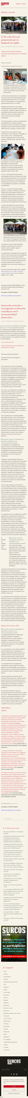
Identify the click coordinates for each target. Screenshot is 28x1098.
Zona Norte (7, 1050)
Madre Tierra (7, 1021)
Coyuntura (6, 995)
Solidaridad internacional (10, 1042)
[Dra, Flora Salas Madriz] (18, 540)
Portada (18, 4)
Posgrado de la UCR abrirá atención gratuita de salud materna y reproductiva (13, 899)
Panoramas (7, 1026)
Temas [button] (23, 4)
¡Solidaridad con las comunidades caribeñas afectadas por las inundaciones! (13, 880)
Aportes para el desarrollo (11, 982)
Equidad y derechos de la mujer (12, 1013)
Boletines (6, 987)
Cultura (6, 997)
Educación (6, 1005)
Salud (5, 1034)
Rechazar (14, 1090)
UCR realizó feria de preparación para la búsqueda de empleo (10, 39)
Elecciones (6, 1011)
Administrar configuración (14, 1093)
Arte (5, 984)
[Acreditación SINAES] (12, 441)
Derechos (21, 46)
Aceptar (14, 1086)
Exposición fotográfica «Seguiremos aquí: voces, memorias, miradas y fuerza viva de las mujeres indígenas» (14, 865)
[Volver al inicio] (5, 4)
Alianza (6, 974)
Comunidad (7, 992)
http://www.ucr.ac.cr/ (14, 803)
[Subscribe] (25, 1069)
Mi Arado (6, 1024)
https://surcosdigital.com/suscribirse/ (11, 296)
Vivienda (6, 1047)
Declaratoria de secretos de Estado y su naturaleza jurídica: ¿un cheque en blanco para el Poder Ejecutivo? (13, 846)
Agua (5, 971)
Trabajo (6, 1045)
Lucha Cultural (8, 1018)
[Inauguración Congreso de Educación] (12, 631)
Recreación (6, 1032)
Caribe (5, 990)
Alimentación (7, 976)
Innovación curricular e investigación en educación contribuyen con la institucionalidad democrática (13, 311)
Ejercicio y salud (8, 1008)
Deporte (6, 1000)
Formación (6, 1016)
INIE (3, 527)
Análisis (6, 979)
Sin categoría (7, 1039)
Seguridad (6, 1037)
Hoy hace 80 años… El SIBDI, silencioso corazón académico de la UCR (13, 914)
